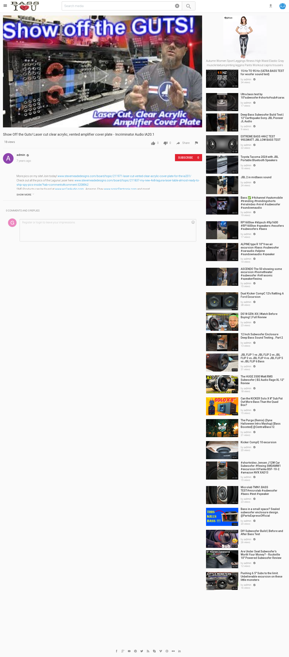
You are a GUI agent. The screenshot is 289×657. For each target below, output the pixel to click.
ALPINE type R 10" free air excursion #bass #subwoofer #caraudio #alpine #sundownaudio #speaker (260, 249)
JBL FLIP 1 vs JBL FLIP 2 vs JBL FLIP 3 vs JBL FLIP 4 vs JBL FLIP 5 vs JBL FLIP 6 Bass (262, 358)
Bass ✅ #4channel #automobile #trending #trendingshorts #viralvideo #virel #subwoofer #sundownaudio (262, 202)
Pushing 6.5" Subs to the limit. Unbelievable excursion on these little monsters (261, 576)
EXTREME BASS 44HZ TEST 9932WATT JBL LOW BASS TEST (261, 138)
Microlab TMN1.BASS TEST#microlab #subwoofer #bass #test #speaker (259, 490)
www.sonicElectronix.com (120, 189)
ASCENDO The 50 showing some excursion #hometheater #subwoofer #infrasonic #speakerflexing (261, 273)
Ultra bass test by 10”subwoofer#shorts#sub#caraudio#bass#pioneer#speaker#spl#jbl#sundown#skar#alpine (262, 96)
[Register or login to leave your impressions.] (108, 230)
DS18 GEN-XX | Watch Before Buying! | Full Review (259, 315)
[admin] (8, 158)
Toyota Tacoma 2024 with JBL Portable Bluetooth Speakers (259, 158)
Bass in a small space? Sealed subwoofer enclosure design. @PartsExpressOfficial (260, 512)
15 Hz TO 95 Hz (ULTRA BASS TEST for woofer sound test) (262, 72)
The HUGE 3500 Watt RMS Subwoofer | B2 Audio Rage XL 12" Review (262, 380)
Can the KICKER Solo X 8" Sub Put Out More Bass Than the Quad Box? (262, 402)
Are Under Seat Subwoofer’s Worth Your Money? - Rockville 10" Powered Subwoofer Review (261, 555)
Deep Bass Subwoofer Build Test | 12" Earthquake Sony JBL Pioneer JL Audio (262, 118)
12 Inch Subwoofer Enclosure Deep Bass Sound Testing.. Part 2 (262, 336)
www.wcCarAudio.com (69, 189)
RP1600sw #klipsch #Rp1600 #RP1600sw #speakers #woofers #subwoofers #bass (262, 226)
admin (248, 79)
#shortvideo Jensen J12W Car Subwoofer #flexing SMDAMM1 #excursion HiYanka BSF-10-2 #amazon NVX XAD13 (261, 467)
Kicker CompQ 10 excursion (258, 442)
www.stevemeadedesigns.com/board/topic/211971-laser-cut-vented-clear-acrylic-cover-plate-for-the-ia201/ (124, 176)
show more (26, 194)
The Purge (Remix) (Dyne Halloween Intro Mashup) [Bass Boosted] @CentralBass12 (261, 424)
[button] (177, 6)
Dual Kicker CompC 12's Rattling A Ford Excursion (262, 295)
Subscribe (188, 157)
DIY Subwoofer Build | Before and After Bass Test (262, 532)
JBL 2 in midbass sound (256, 177)
